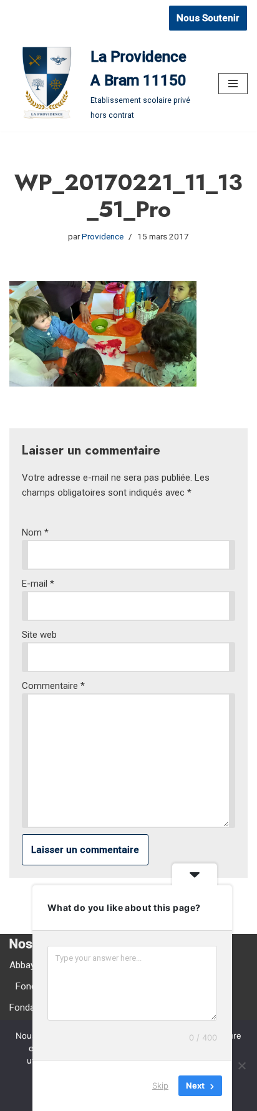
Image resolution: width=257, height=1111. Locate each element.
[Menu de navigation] (233, 83)
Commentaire (53, 685)
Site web (39, 634)
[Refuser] (241, 1065)
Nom (35, 532)
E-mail (38, 583)
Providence (103, 236)
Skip (160, 1085)
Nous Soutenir (208, 18)
